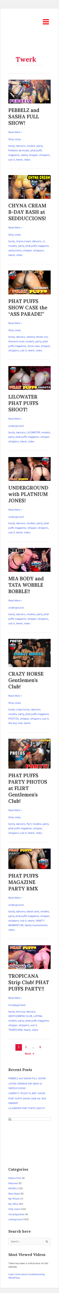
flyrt (29, 823)
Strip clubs (14, 139)
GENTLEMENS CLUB (20, 1016)
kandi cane (33, 911)
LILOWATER (33, 432)
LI (44, 241)
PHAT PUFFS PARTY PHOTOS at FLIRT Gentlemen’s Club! (27, 788)
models (31, 145)
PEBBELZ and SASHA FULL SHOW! (23, 116)
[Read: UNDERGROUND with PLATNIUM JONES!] (29, 468)
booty (11, 145)
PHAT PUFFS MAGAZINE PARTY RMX (23, 882)
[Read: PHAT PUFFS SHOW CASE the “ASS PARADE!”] (29, 282)
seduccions (15, 250)
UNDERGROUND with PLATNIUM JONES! (28, 494)
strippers (44, 155)
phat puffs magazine (37, 245)
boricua (20, 1011)
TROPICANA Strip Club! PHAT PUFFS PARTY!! (28, 982)
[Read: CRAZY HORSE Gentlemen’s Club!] (29, 652)
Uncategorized (16, 1005)
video (27, 159)
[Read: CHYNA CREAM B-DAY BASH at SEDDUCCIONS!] (29, 186)
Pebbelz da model (18, 150)
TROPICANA (15, 1029)
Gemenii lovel (16, 341)
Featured (13, 1183)
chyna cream (23, 241)
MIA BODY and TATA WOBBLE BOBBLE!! (26, 584)
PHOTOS (13, 718)
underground (16, 425)
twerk (19, 159)
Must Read (14, 1193)
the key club (15, 723)
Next (29, 1053)
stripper (33, 155)
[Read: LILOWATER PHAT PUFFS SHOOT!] (29, 377)
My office (13, 1204)
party (39, 145)
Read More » (15, 131)
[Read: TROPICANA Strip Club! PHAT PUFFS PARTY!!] (29, 957)
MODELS (13, 1188)
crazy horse (23, 709)
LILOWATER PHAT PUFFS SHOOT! (23, 403)
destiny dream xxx (37, 336)
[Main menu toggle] (45, 21)
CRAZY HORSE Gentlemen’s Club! (26, 680)
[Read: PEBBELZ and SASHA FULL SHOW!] (29, 91)
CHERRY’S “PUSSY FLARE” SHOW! (26, 1093)
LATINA (37, 1016)
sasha (24, 155)
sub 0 (11, 159)
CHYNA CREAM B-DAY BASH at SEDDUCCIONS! (27, 211)
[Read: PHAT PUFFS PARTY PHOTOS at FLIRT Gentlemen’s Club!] (29, 753)
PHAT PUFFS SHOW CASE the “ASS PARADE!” (27, 307)
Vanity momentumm (36, 925)
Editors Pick (14, 1178)
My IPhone (14, 1198)
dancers (20, 145)
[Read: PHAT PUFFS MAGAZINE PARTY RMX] (29, 858)
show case (33, 346)
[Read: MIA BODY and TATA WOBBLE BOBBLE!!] (29, 559)
